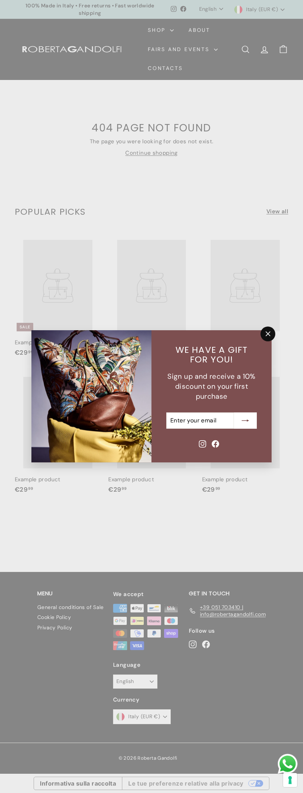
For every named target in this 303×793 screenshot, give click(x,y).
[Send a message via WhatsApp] (287, 764)
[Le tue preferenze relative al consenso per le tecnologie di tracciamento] (290, 780)
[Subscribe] (245, 420)
